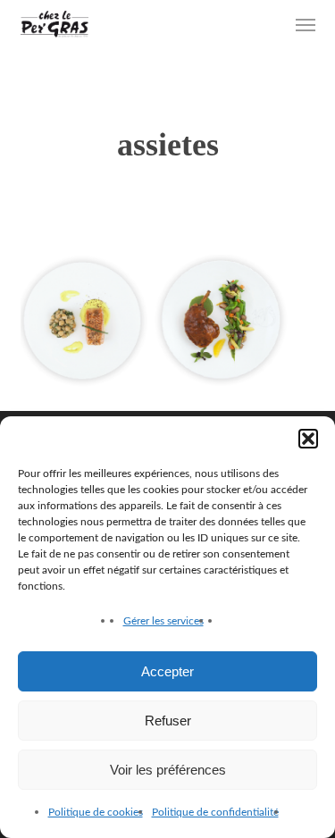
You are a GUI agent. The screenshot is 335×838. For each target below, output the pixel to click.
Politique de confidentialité (215, 812)
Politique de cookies (95, 812)
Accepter (167, 671)
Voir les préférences (168, 769)
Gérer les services (163, 621)
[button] (308, 439)
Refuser (168, 720)
